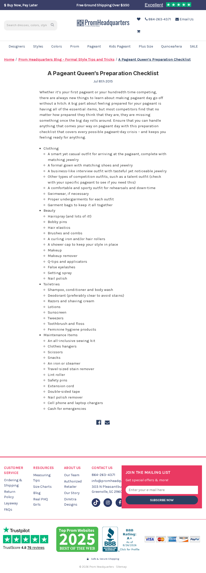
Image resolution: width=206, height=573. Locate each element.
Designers (17, 46)
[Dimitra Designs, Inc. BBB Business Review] (121, 539)
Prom (74, 46)
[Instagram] (108, 502)
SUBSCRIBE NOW (162, 500)
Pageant (94, 46)
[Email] (107, 422)
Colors (56, 46)
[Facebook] (98, 422)
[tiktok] (96, 502)
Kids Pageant (120, 46)
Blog (36, 493)
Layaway (11, 503)
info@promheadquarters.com (116, 481)
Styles (38, 46)
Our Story (72, 493)
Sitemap (121, 566)
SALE (194, 46)
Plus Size (146, 46)
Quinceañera (171, 46)
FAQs (8, 509)
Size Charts (42, 486)
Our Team (71, 475)
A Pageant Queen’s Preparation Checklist (103, 73)
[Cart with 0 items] (138, 31)
